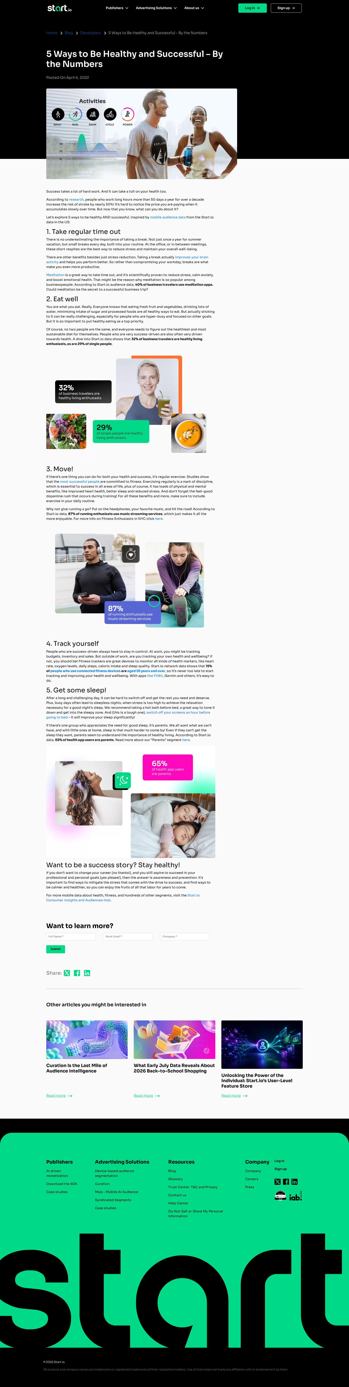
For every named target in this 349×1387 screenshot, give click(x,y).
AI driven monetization (57, 1173)
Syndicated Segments (113, 1200)
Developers (90, 33)
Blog (69, 33)
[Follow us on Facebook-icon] (286, 1182)
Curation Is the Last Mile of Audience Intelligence (76, 1068)
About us (191, 8)
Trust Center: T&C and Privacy (192, 1187)
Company (253, 1171)
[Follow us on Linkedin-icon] (294, 1182)
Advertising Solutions (154, 8)
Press (249, 1187)
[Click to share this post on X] (67, 973)
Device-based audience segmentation (114, 1173)
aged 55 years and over (146, 671)
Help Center (178, 1203)
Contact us (177, 1195)
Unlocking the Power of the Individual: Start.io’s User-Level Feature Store (256, 1081)
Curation (102, 1184)
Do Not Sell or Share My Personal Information (195, 1213)
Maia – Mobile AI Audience (116, 1192)
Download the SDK (61, 1184)
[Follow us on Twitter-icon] (277, 1182)
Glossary (175, 1179)
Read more (56, 1095)
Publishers (114, 8)
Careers (251, 1179)
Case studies (57, 1192)
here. (186, 740)
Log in (250, 8)
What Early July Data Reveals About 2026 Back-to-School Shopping (174, 1068)
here (159, 519)
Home (51, 33)
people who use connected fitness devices (85, 671)
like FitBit (155, 676)
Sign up (284, 8)
